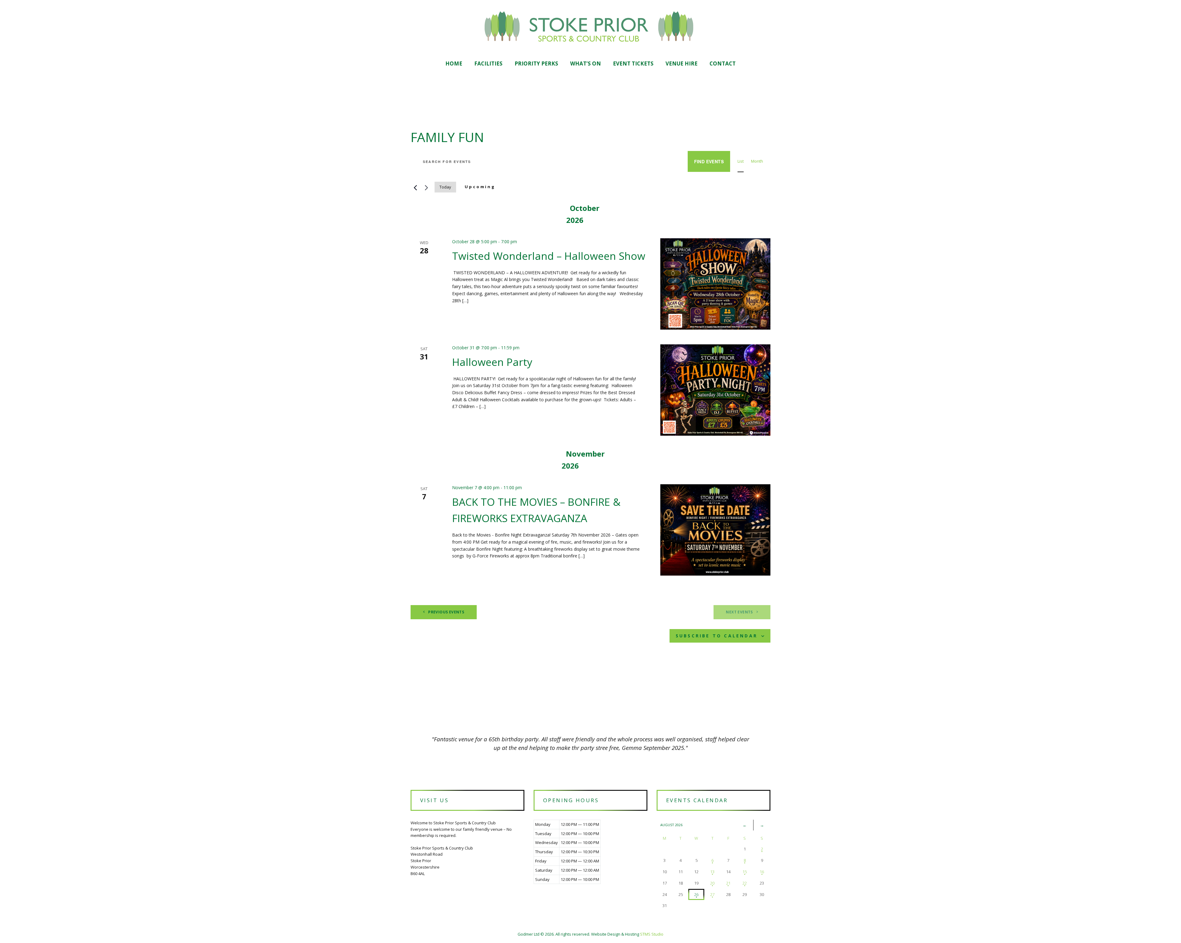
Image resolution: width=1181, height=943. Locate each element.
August (671, 824)
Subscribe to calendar (717, 636)
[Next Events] (426, 187)
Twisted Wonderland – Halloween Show (548, 256)
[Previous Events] (414, 187)
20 (712, 883)
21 (728, 883)
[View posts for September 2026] (762, 825)
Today (445, 187)
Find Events (709, 161)
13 (712, 871)
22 (744, 883)
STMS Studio (651, 934)
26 (696, 894)
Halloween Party (492, 362)
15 (744, 871)
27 (712, 894)
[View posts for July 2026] (745, 825)
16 (762, 871)
